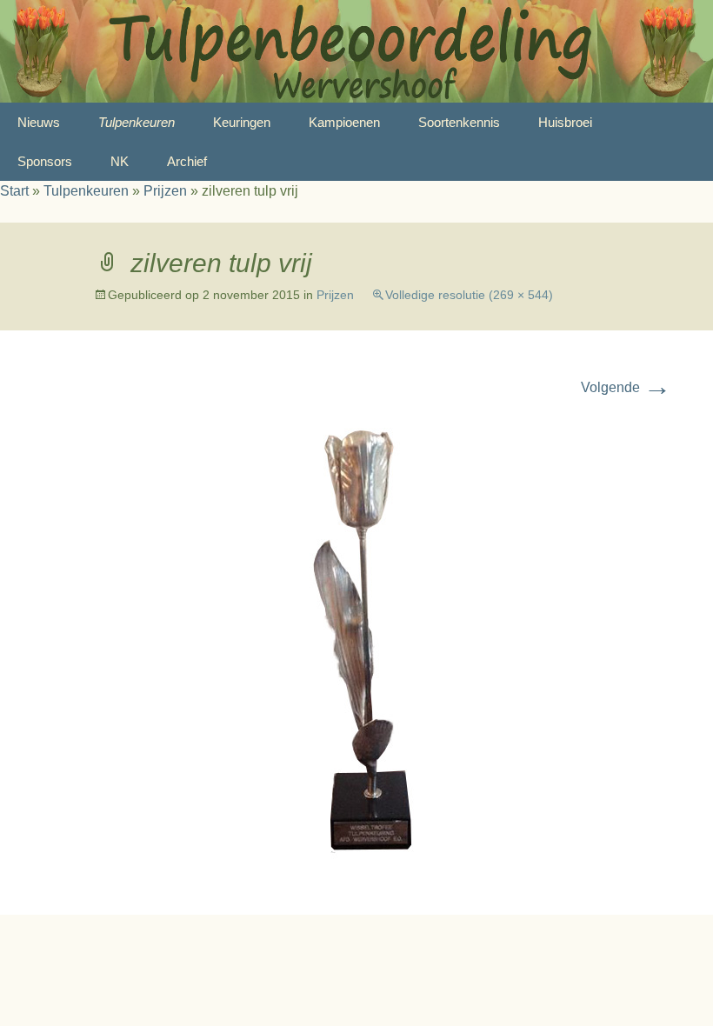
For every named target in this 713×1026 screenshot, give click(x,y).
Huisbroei (565, 122)
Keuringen (241, 122)
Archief (187, 161)
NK (119, 161)
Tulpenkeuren (136, 122)
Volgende (626, 387)
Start (14, 190)
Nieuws (38, 122)
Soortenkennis (459, 122)
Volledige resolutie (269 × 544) (469, 295)
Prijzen (165, 190)
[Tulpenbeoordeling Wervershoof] (356, 51)
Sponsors (44, 161)
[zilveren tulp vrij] (357, 642)
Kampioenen (344, 122)
